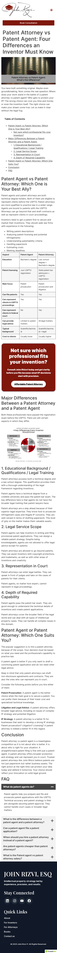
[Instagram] (14, 901)
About (7, 918)
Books (7, 931)
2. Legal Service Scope (25, 151)
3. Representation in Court (27, 154)
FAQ (10, 170)
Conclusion (13, 167)
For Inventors (10, 922)
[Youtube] (22, 901)
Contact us (9, 936)
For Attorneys (10, 927)
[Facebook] (29, 901)
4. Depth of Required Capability (29, 157)
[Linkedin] (7, 901)
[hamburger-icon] (51, 10)
